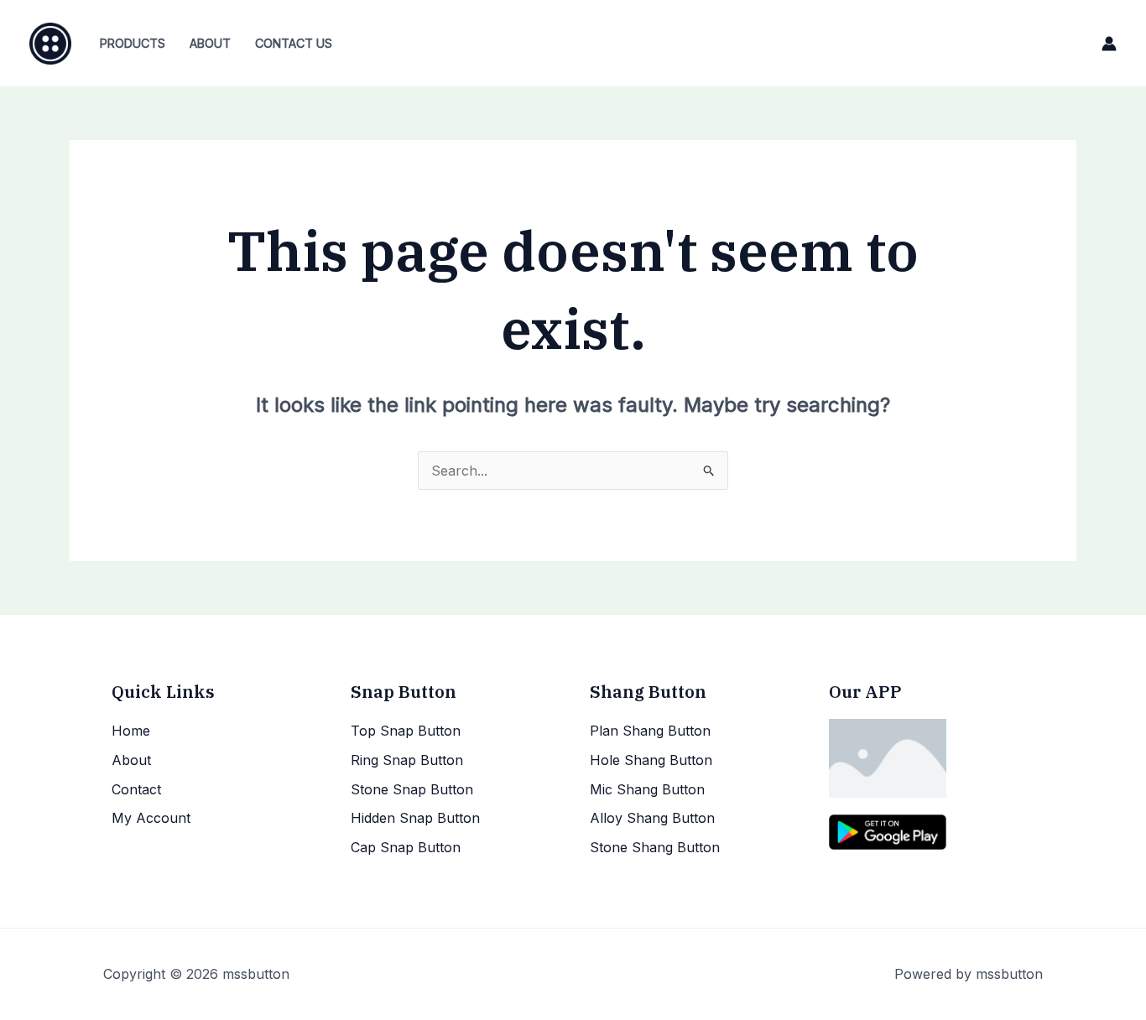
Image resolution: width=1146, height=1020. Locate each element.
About (210, 43)
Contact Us (293, 43)
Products (132, 43)
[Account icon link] (1109, 43)
